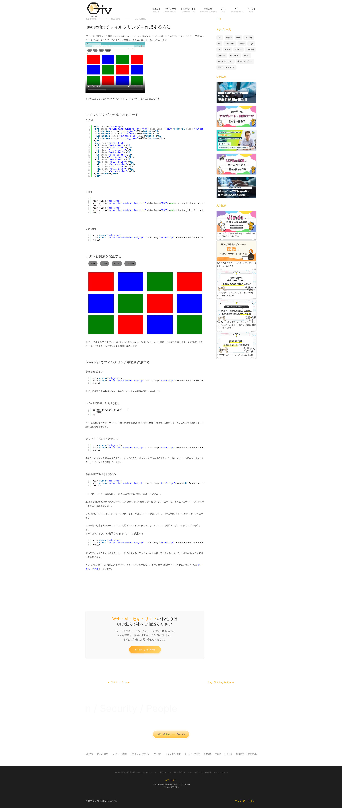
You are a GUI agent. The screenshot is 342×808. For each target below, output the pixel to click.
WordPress (235, 55)
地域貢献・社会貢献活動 (246, 754)
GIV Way (248, 37)
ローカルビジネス (225, 61)
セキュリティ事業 (187, 8)
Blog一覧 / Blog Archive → (221, 682)
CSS (220, 37)
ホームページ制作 (119, 754)
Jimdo (241, 43)
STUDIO (238, 49)
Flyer (238, 37)
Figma (229, 37)
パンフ (247, 55)
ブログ (223, 8)
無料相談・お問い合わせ (145, 649)
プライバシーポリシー (245, 801)
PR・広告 (158, 754)
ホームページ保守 (192, 754)
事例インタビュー (245, 61)
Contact (171, 734)
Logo (251, 43)
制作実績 (208, 8)
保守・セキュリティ (226, 67)
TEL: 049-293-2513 (171, 787)
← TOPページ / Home (118, 682)
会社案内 (156, 8)
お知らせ (251, 8)
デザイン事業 (170, 8)
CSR (237, 8)
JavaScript (230, 43)
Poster (227, 49)
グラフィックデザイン (140, 754)
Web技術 (222, 55)
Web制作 (250, 49)
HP (219, 43)
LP (219, 49)
